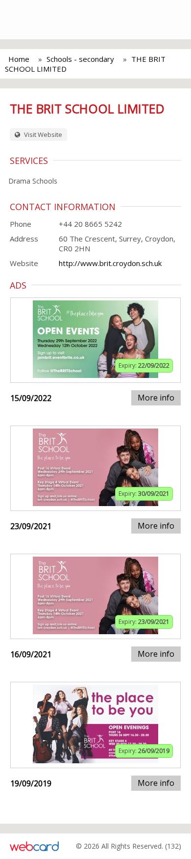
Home (18, 59)
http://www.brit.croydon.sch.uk (110, 263)
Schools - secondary (80, 59)
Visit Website (42, 134)
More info (156, 397)
